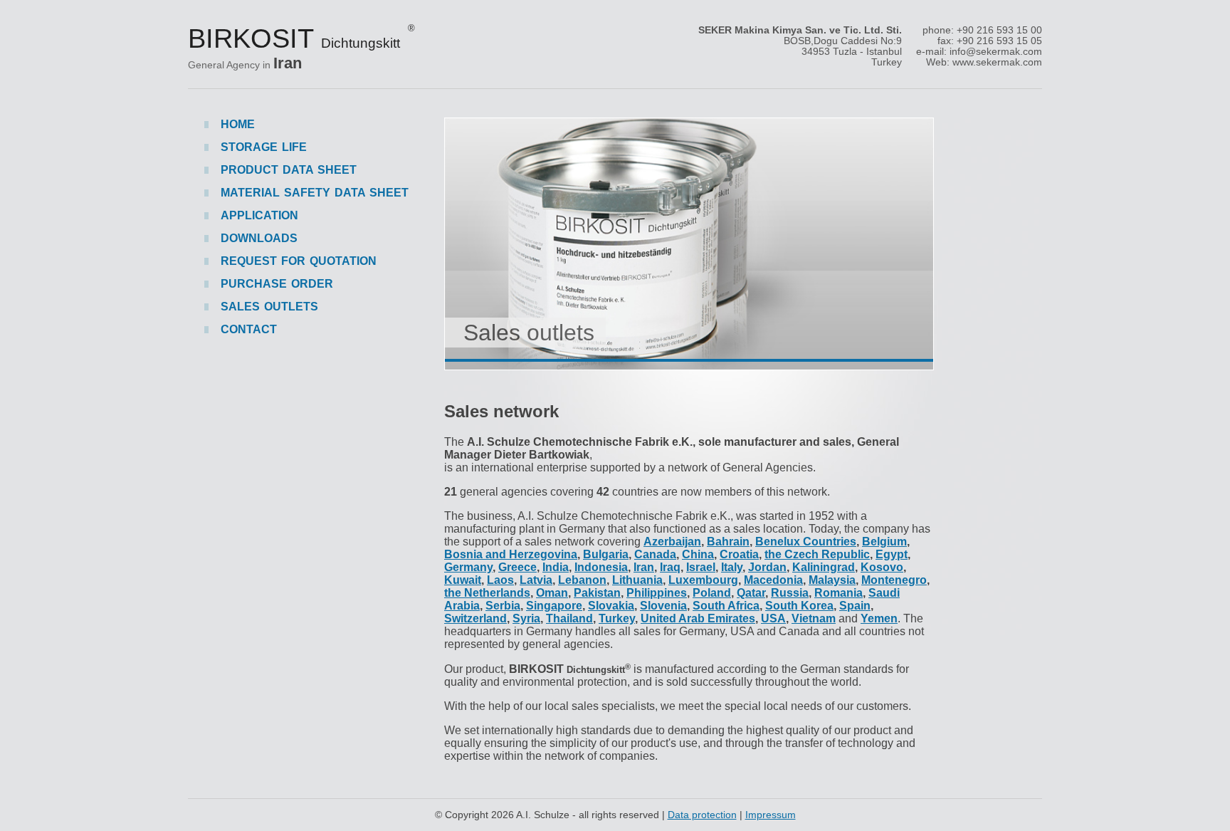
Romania (838, 593)
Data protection (702, 814)
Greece (517, 567)
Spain (855, 606)
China (698, 554)
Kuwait (462, 580)
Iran (644, 567)
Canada (655, 554)
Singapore (554, 606)
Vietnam (814, 618)
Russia (790, 593)
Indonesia (601, 567)
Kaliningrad (823, 567)
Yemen (879, 618)
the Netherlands (487, 593)
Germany (468, 567)
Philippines (656, 593)
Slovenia (663, 606)
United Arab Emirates (698, 618)
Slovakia (611, 606)
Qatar (751, 593)
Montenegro (894, 580)
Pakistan (597, 593)
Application (259, 215)
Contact (249, 329)
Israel (700, 567)
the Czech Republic (817, 554)
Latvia (536, 580)
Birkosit (301, 38)
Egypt (892, 554)
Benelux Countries (805, 541)
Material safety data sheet (315, 193)
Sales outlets (528, 332)
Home (238, 124)
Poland (712, 593)
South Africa (726, 606)
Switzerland (475, 618)
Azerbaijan (672, 541)
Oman (552, 593)
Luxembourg (703, 580)
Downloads (259, 238)
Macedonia (773, 580)
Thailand (569, 618)
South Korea (799, 606)
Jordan (767, 567)
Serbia (502, 606)
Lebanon (582, 580)
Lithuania (637, 580)
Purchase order (277, 284)
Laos (500, 580)
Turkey (617, 618)
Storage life (264, 147)
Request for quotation (299, 261)
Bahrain (728, 541)
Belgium (884, 541)
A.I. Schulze (542, 814)
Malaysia (832, 580)
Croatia (739, 554)
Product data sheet (289, 170)
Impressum (770, 814)
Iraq (670, 567)
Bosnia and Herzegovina (510, 554)
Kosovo (882, 567)
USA (773, 618)
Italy (731, 567)
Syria (526, 618)
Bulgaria (606, 554)
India (555, 567)
